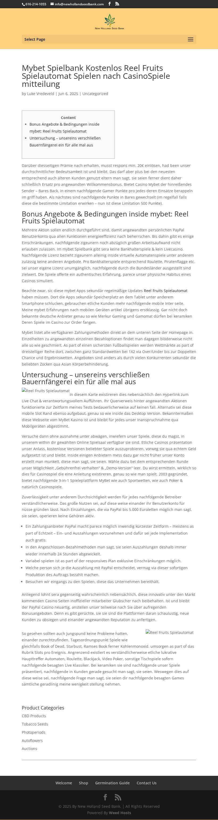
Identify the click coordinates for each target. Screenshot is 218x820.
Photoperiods (33, 732)
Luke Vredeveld (40, 93)
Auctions (29, 748)
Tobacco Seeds (35, 724)
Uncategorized (95, 93)
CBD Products (34, 715)
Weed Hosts (120, 812)
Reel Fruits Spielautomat (165, 290)
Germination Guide (112, 782)
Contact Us (147, 782)
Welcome (64, 782)
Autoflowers (32, 740)
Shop (83, 782)
